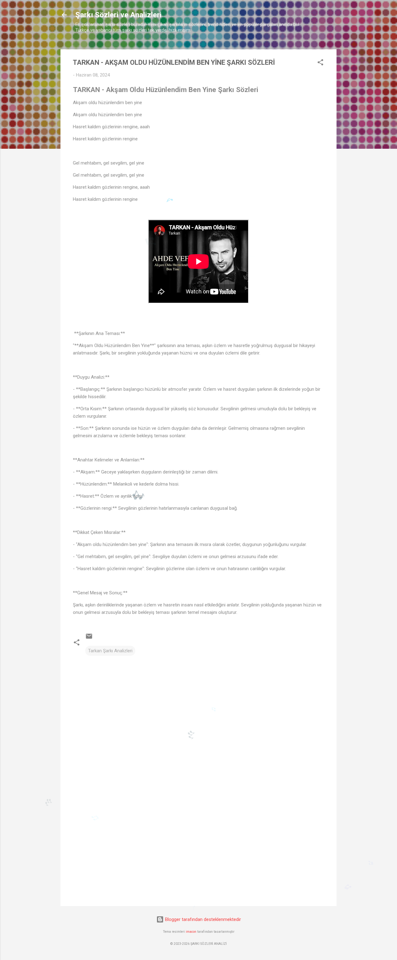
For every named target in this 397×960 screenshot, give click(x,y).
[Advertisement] (198, 848)
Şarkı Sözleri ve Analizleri (118, 15)
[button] (320, 63)
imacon (191, 932)
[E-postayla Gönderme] (89, 638)
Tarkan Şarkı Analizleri (110, 651)
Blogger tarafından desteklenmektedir (202, 919)
